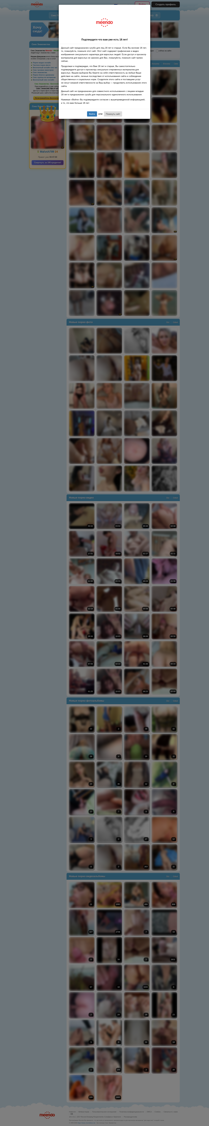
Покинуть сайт (113, 114)
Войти (92, 114)
